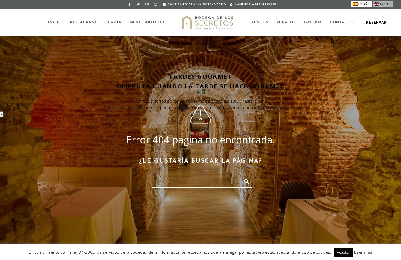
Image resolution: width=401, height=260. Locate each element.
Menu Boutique (148, 22)
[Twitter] (138, 4)
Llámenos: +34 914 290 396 (255, 4)
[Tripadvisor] (146, 4)
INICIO (55, 22)
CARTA (114, 22)
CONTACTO (341, 22)
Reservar (376, 22)
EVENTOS (258, 22)
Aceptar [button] (343, 252)
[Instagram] (155, 4)
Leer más (363, 252)
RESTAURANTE (85, 22)
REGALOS (286, 22)
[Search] (244, 180)
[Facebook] (129, 4)
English (385, 4)
